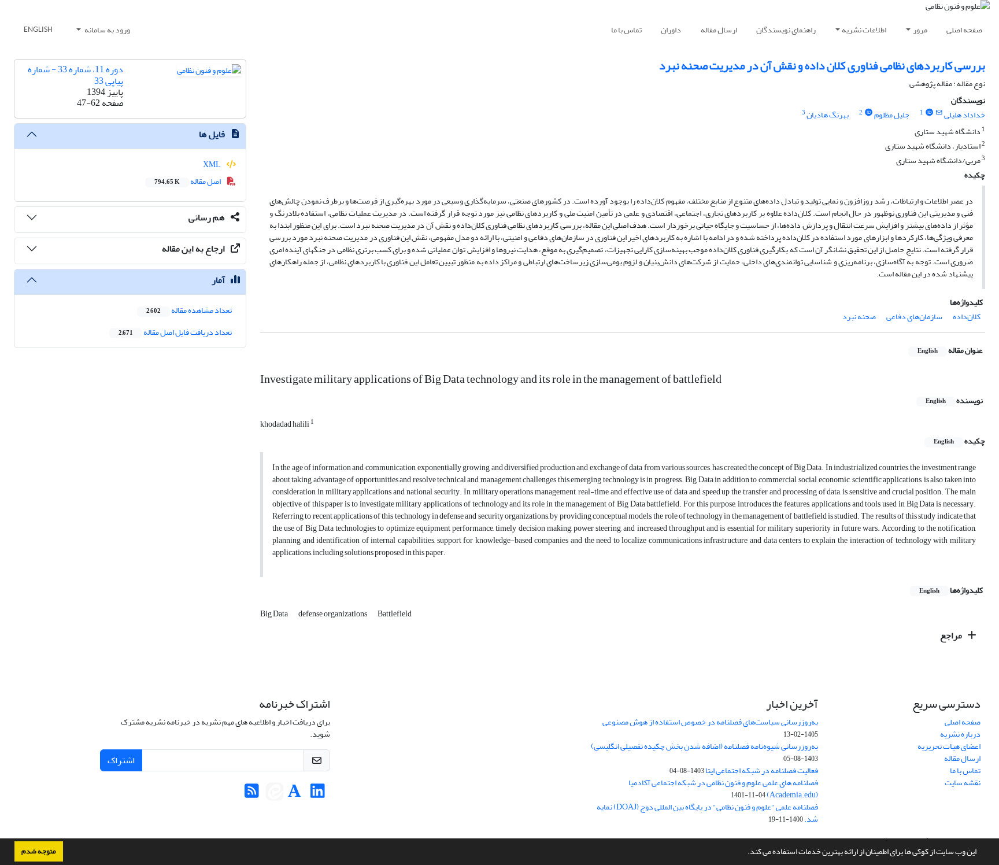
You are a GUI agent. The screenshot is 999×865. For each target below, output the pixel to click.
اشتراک (121, 760)
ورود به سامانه (106, 30)
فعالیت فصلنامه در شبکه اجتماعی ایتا (761, 770)
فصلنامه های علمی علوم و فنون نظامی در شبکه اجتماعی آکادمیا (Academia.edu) (723, 789)
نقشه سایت (962, 782)
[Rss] (251, 794)
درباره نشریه (960, 734)
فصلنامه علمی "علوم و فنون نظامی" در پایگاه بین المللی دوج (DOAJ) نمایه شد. (707, 813)
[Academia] (294, 794)
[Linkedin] (317, 794)
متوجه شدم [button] (38, 851)
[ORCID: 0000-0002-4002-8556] (929, 113)
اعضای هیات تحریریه (948, 746)
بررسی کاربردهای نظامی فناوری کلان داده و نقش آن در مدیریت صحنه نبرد (822, 65)
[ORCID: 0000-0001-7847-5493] (868, 113)
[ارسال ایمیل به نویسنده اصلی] (939, 113)
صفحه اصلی (964, 30)
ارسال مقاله (719, 30)
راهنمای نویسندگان (786, 30)
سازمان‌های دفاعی (914, 316)
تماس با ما (626, 30)
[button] (744, 853)
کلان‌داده (966, 316)
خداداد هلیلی (964, 115)
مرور (920, 30)
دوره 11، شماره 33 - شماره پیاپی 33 (75, 75)
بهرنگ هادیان (827, 115)
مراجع (952, 635)
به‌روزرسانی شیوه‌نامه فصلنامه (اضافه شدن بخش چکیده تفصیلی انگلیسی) (704, 746)
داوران (671, 30)
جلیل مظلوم (891, 115)
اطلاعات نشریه (864, 30)
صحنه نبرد (859, 316)
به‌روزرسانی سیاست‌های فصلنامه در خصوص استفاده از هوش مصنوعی (710, 722)
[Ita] (274, 794)
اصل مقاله (188, 181)
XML (212, 164)
